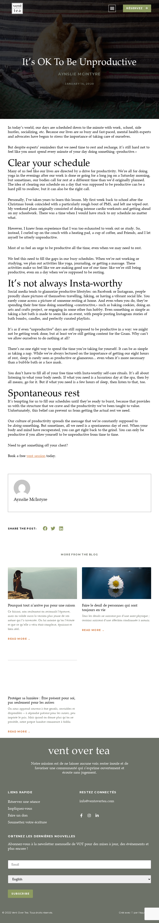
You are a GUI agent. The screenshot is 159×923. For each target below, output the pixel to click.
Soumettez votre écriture (27, 822)
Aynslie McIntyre (30, 499)
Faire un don (18, 815)
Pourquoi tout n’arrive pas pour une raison (41, 605)
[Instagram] (89, 815)
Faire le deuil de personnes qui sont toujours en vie (109, 607)
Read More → (19, 638)
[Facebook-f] (81, 815)
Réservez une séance (24, 801)
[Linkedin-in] (97, 815)
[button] (112, 8)
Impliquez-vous (20, 808)
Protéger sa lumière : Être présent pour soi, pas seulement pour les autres (41, 700)
